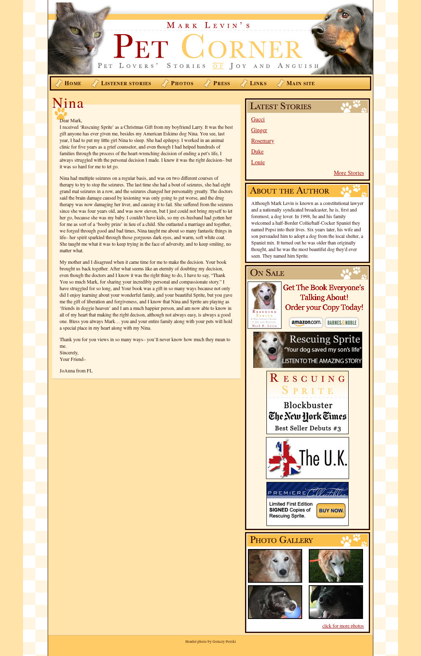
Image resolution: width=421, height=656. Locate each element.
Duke (257, 151)
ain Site (301, 83)
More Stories (349, 173)
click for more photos (343, 625)
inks (258, 83)
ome (73, 83)
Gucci (258, 119)
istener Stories (126, 83)
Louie (258, 162)
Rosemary (262, 140)
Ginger (259, 130)
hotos (182, 83)
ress (221, 83)
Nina (68, 102)
